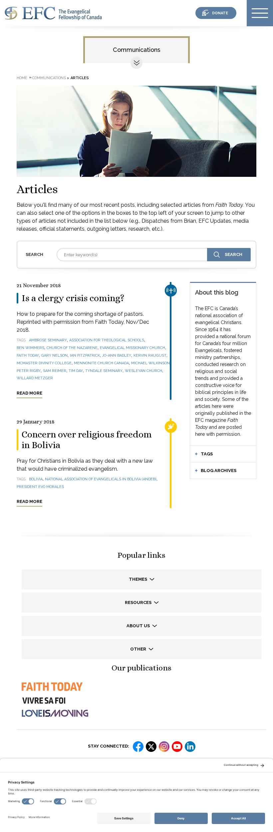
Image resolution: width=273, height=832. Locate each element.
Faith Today (28, 355)
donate (220, 13)
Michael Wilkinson (150, 363)
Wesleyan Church (143, 371)
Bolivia (36, 479)
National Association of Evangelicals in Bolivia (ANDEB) (100, 479)
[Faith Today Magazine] (52, 692)
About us (139, 625)
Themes (138, 579)
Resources (138, 602)
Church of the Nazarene (72, 348)
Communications (136, 49)
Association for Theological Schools (106, 340)
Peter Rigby (29, 371)
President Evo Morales (40, 487)
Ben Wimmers (30, 348)
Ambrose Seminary (48, 340)
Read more (29, 393)
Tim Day (76, 371)
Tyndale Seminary (104, 371)
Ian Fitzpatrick (85, 355)
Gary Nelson (54, 355)
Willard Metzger (35, 378)
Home (22, 78)
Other (138, 649)
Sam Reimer (54, 371)
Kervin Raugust (150, 355)
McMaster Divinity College (44, 363)
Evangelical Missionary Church (132, 348)
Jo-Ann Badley (116, 355)
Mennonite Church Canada (101, 363)
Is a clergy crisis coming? (73, 298)
